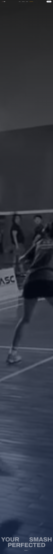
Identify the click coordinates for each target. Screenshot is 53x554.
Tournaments (31, 1)
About (20, 1)
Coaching (23, 1)
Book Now (49, 1)
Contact (27, 1)
